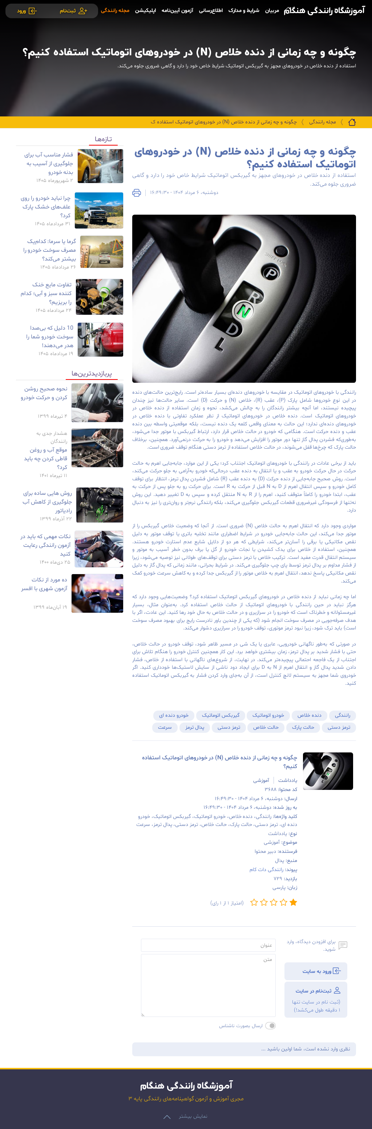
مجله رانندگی (322, 122)
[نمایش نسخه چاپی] (136, 192)
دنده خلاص (310, 715)
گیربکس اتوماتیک (220, 715)
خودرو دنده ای (174, 715)
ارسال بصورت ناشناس (241, 1025)
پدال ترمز (194, 727)
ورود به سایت (318, 971)
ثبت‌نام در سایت (316, 1001)
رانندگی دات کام (266, 869)
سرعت (165, 727)
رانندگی (342, 715)
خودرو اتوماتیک (268, 715)
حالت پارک (303, 727)
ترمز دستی (339, 727)
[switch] (270, 1025)
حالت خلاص (266, 727)
